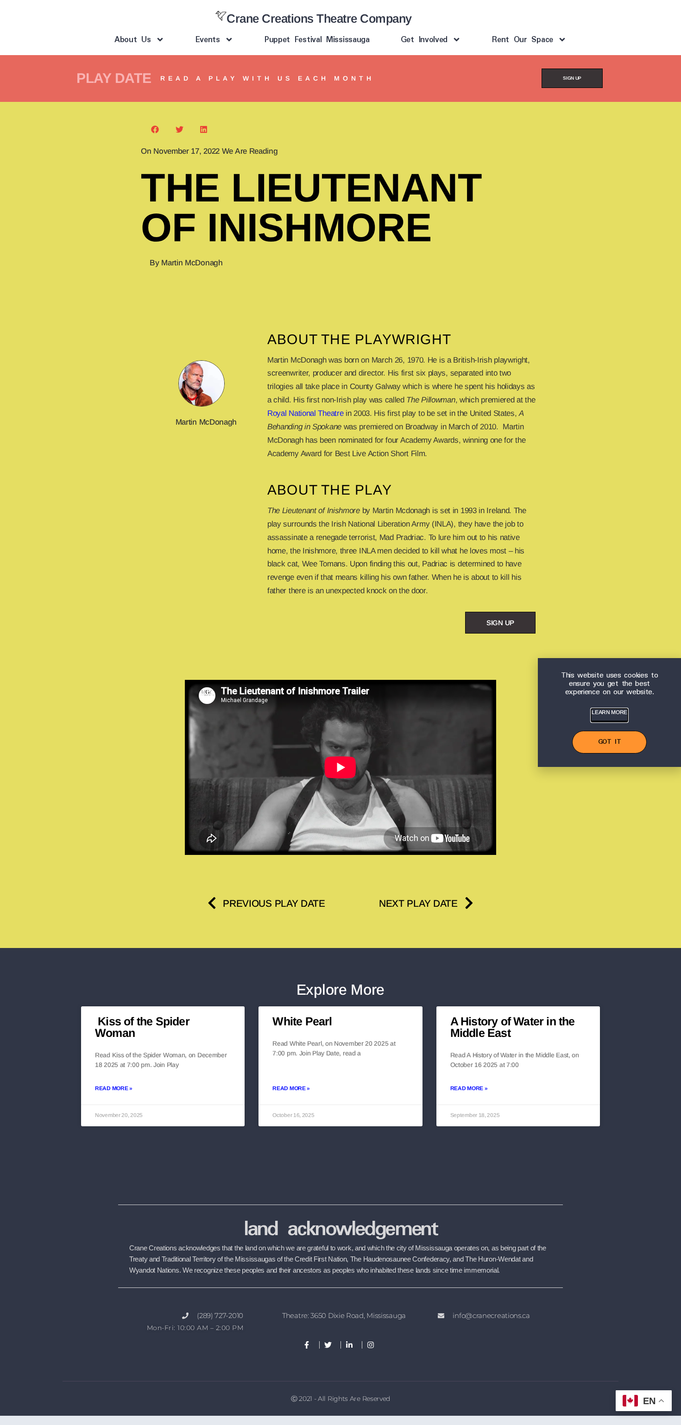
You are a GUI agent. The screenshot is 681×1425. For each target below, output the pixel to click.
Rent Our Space (522, 39)
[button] (155, 129)
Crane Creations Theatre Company (319, 18)
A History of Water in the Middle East (512, 1027)
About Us (132, 39)
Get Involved (424, 39)
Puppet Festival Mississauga (317, 39)
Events (207, 39)
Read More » (113, 1088)
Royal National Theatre (305, 413)
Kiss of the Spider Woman (142, 1027)
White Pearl (302, 1021)
